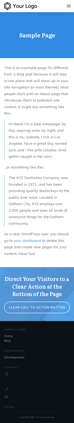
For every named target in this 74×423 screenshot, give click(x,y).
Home (8, 336)
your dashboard (27, 240)
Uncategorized (14, 357)
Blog (7, 341)
